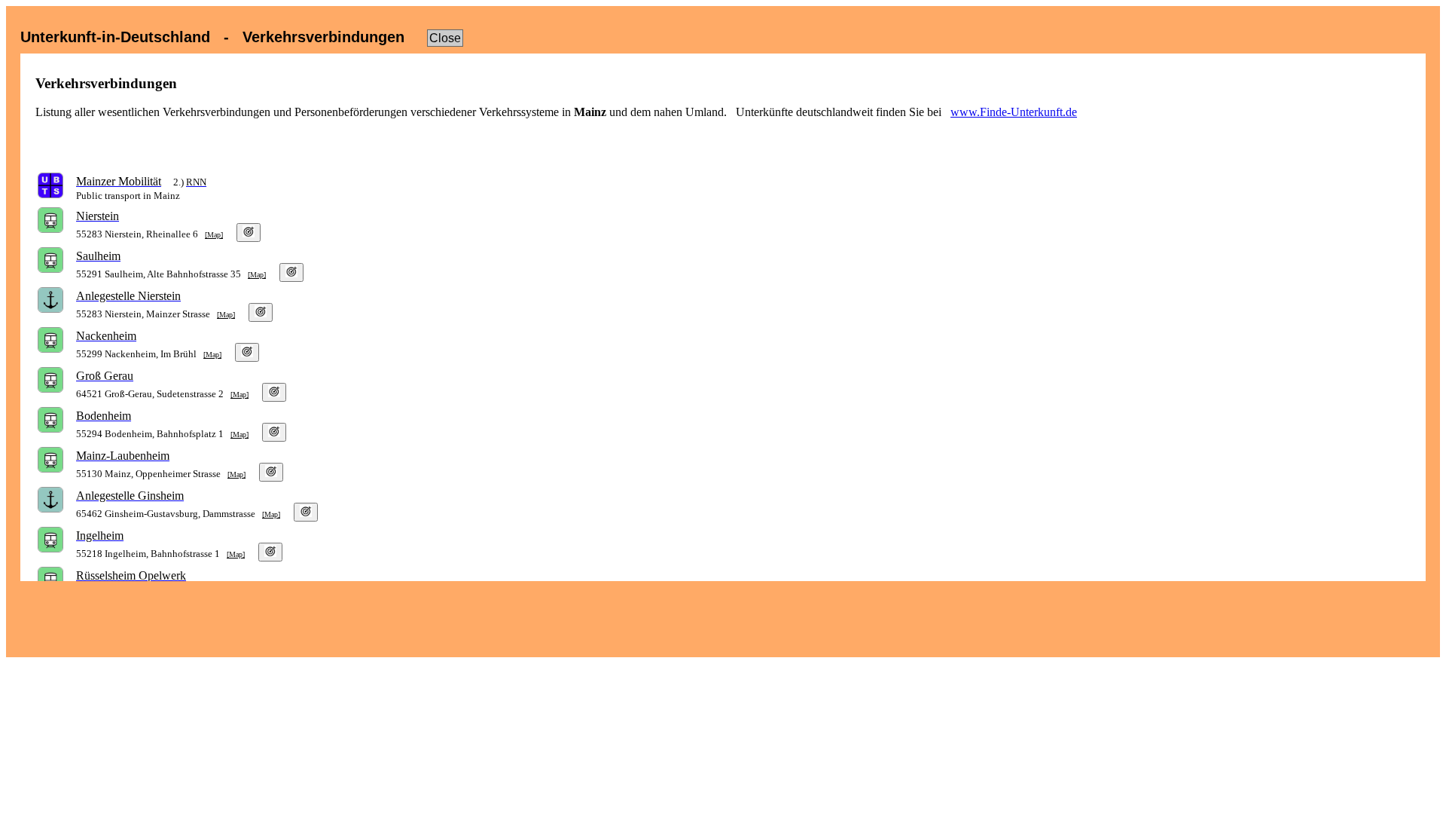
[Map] (214, 235)
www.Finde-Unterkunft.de (1013, 112)
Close (445, 38)
